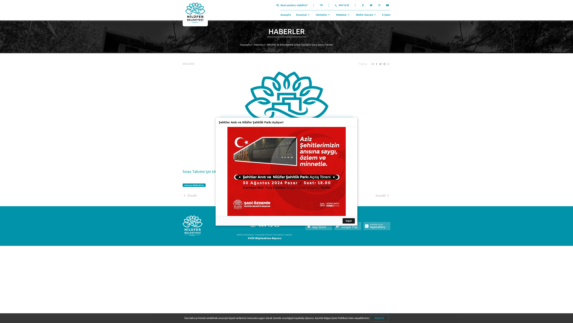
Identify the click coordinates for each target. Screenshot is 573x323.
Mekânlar (341, 14)
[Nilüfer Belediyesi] (195, 13)
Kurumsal (301, 14)
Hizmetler (322, 14)
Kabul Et (379, 318)
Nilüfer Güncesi (364, 14)
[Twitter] (371, 5)
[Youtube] (388, 5)
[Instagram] (379, 5)
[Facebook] (363, 5)
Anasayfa (285, 14)
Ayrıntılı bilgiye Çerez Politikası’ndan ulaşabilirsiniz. (342, 318)
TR (321, 5)
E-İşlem (386, 14)
